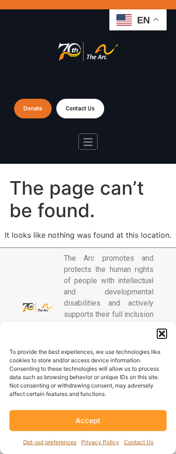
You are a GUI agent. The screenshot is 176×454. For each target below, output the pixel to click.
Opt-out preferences (50, 442)
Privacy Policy (100, 442)
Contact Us (138, 442)
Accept (88, 420)
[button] (162, 333)
